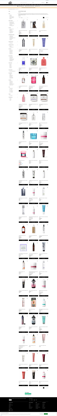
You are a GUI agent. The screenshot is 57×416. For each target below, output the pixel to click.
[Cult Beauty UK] (11, 2)
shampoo (22, 14)
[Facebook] (29, 400)
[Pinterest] (36, 400)
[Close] (56, 414)
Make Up (26, 4)
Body (29, 4)
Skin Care (23, 4)
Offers (41, 4)
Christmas (14, 4)
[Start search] (33, 2)
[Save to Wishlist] (27, 19)
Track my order (11, 409)
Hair (27, 4)
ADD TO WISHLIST (44, 72)
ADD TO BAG (25, 35)
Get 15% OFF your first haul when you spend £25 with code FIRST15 (28, 7)
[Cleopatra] (20, 163)
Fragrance (35, 4)
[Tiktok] (34, 400)
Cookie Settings (11, 410)
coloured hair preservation (43, 14)
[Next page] (47, 17)
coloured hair (28, 14)
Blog (43, 4)
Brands (20, 4)
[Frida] (19, 163)
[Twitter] (31, 400)
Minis (39, 4)
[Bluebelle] (22, 163)
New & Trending (17, 4)
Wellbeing (32, 4)
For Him (37, 4)
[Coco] (21, 163)
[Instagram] (32, 400)
